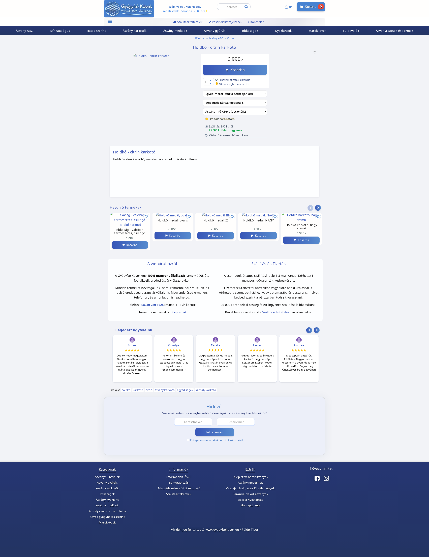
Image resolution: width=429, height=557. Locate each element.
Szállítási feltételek (276, 312)
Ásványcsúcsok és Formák (394, 31)
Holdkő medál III (210, 220)
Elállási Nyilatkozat (250, 500)
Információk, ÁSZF (178, 477)
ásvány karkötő (165, 390)
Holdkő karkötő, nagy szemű (296, 226)
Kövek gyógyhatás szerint (107, 517)
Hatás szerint (96, 31)
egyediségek (185, 390)
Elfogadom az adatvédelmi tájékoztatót (216, 440)
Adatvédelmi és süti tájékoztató (179, 488)
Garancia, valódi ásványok (250, 494)
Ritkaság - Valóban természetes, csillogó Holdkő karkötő (124, 231)
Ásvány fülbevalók (107, 477)
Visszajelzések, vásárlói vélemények (250, 488)
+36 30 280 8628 (152, 305)
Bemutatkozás (179, 482)
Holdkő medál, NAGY (253, 220)
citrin (149, 390)
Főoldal (199, 38)
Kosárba (236, 69)
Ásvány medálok (175, 31)
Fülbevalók (351, 31)
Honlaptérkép (250, 505)
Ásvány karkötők (135, 31)
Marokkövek (317, 31)
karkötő (138, 390)
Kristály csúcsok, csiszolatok (107, 511)
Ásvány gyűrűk (214, 31)
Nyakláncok (283, 31)
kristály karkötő (206, 390)
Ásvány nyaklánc (107, 500)
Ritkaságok (250, 31)
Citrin (230, 38)
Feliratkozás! (215, 432)
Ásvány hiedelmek (250, 482)
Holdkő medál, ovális (167, 220)
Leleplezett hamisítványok (250, 477)
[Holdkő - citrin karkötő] (151, 57)
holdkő (126, 390)
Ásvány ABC (24, 31)
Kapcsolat (179, 312)
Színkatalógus (60, 31)
